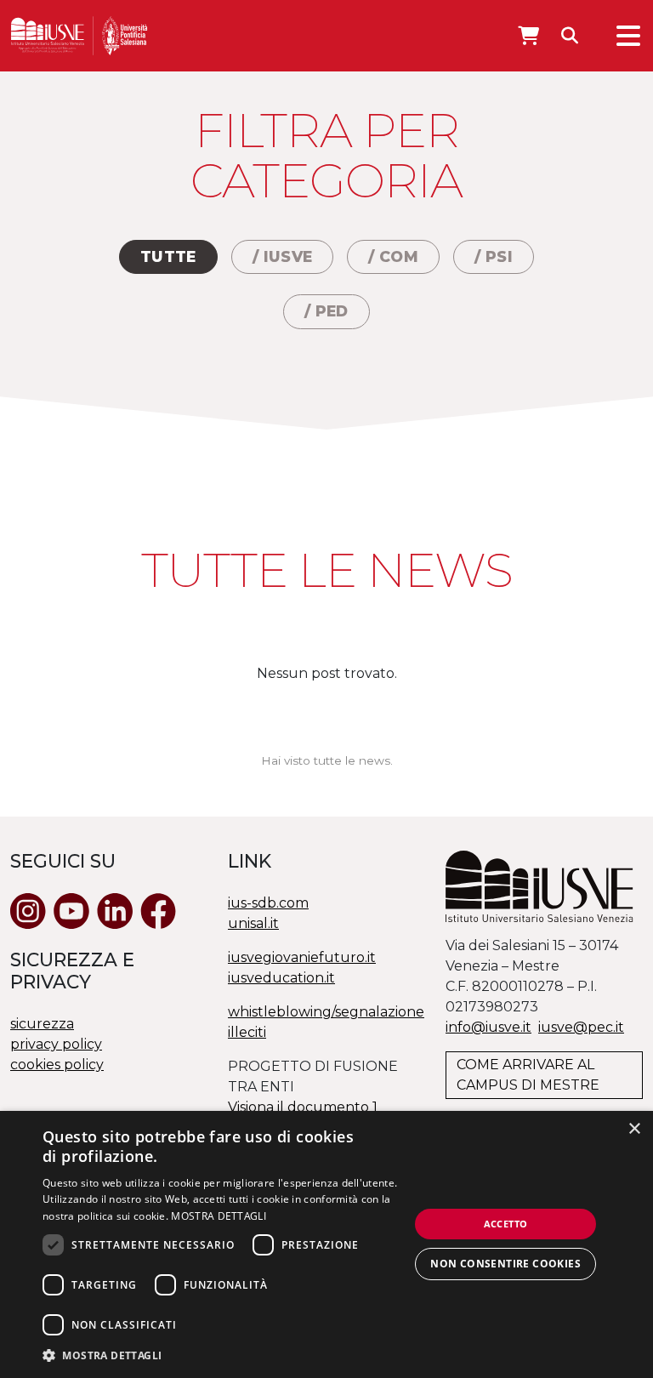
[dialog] (326, 1244)
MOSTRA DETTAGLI (218, 1216)
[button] (224, 1355)
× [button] (633, 1129)
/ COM (393, 256)
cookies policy (57, 1064)
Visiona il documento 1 (303, 1107)
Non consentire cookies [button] (505, 1263)
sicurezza (42, 1024)
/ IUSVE (282, 256)
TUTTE (168, 256)
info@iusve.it (488, 1027)
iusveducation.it (281, 978)
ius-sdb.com (268, 903)
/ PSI (493, 256)
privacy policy (56, 1044)
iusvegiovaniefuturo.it (302, 957)
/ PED (326, 311)
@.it (581, 1027)
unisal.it (253, 923)
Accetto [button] (506, 1223)
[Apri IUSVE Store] (528, 35)
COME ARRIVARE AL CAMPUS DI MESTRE (528, 1074)
